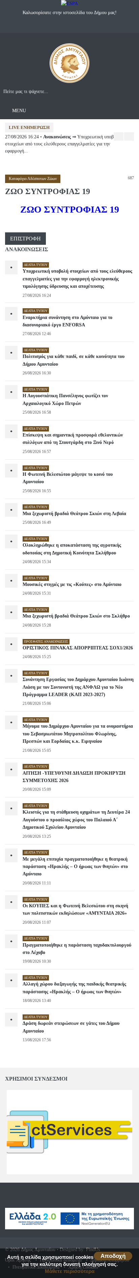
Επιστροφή (25, 238)
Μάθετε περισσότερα (69, 1271)
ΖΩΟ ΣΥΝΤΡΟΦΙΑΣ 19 (69, 209)
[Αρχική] (69, 65)
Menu (18, 110)
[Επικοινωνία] (76, 27)
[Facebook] (63, 27)
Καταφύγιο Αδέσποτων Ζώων (33, 178)
